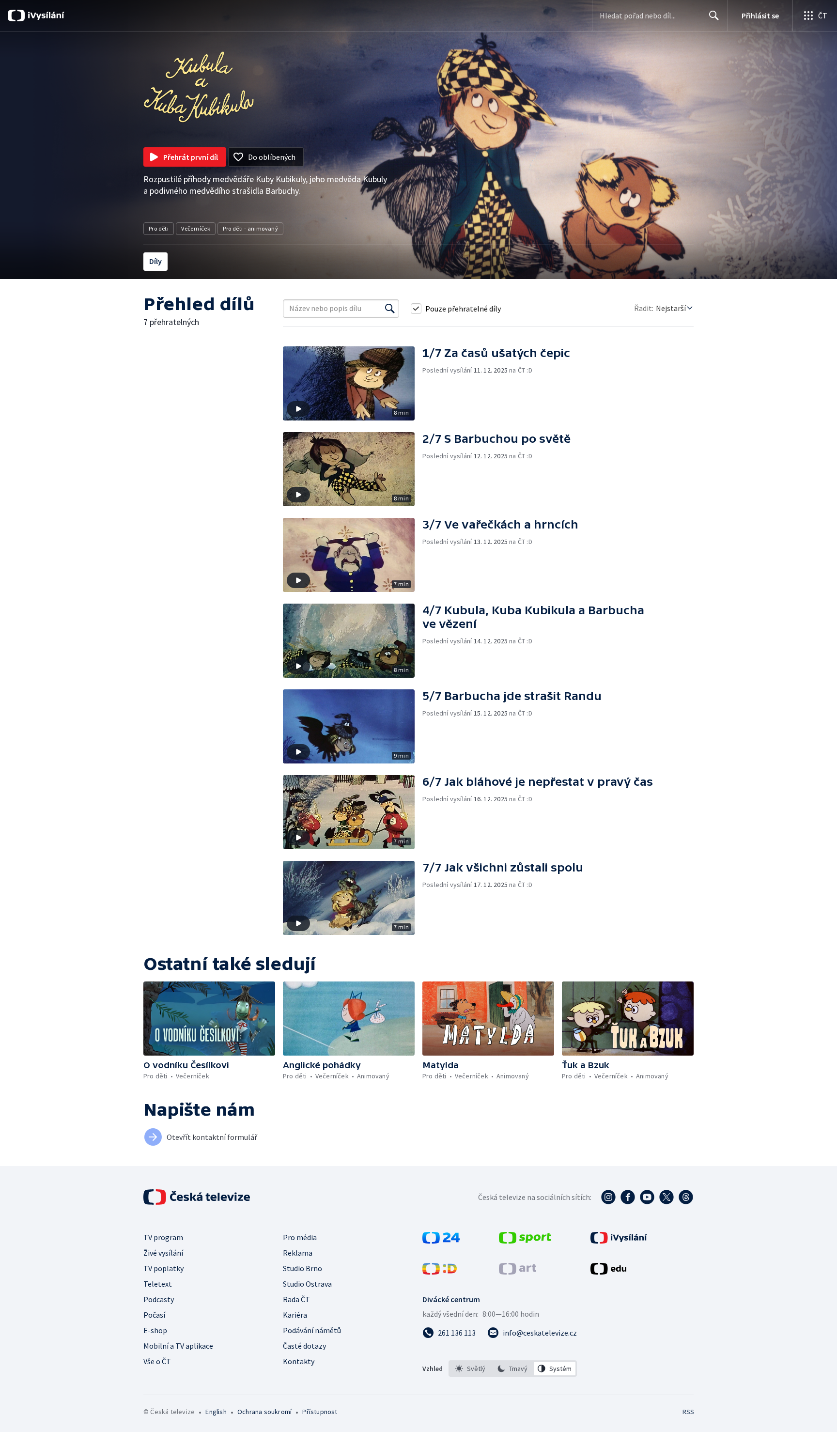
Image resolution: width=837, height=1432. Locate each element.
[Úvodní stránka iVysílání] (45, 15)
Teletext (157, 1284)
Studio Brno (302, 1268)
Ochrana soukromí (264, 1411)
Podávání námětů (312, 1330)
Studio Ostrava (307, 1284)
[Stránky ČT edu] (608, 1271)
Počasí (154, 1315)
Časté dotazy (304, 1346)
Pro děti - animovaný (250, 228)
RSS (688, 1411)
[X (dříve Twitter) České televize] (666, 1197)
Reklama (297, 1253)
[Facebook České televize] (628, 1197)
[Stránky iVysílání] (618, 1240)
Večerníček (195, 228)
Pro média (300, 1237)
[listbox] (513, 1368)
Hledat (714, 15)
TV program (163, 1237)
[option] (470, 1368)
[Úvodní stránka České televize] (197, 1197)
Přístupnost (319, 1411)
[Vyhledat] (390, 308)
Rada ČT (296, 1299)
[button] (352, 383)
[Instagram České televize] (608, 1197)
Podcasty (158, 1299)
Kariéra (295, 1315)
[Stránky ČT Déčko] (439, 1271)
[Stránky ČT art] (517, 1271)
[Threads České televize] (686, 1197)
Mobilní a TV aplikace (178, 1346)
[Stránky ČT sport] (525, 1240)
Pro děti (159, 228)
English (215, 1411)
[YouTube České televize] (647, 1197)
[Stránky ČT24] (441, 1240)
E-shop (155, 1330)
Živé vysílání (163, 1253)
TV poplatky (163, 1268)
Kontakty (298, 1361)
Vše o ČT (157, 1361)
